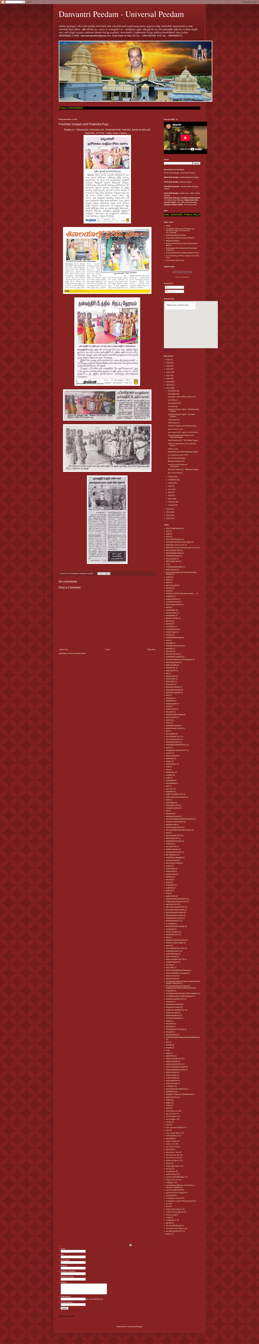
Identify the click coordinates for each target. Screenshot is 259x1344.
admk (168, 582)
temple (168, 1021)
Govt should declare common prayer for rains (182, 253)
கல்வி (168, 1125)
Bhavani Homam (172, 618)
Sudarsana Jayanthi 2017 (175, 1010)
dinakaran (169, 698)
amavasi (169, 588)
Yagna (168, 1105)
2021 (168, 375)
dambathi (169, 643)
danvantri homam (172, 654)
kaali (167, 800)
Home (107, 649)
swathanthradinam (173, 1015)
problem (169, 891)
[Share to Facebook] (106, 573)
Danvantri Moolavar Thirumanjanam (179, 659)
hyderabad (170, 758)
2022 (168, 372)
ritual (168, 937)
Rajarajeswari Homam (174, 918)
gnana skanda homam (174, 728)
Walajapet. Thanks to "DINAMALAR (179, 1094)
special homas (171, 979)
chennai (169, 635)
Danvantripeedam (172, 662)
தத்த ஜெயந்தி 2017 (174, 403)
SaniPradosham (172, 954)
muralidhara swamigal (174, 857)
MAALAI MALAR (172, 838)
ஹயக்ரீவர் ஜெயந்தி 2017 (174, 1231)
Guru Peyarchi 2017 (173, 736)
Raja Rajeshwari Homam (175, 910)
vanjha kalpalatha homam (175, 1070)
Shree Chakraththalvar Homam (177, 970)
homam (168, 753)
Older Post (151, 649)
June (170, 489)
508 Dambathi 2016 (173, 550)
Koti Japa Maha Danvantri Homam (178, 830)
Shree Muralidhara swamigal (176, 973)
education (169, 712)
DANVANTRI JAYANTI (174, 657)
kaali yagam (170, 803)
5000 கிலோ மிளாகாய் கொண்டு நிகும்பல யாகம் (181, 548)
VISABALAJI (170, 1092)
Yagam (168, 1100)
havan (168, 748)
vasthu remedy (171, 1078)
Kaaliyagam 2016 (172, 805)
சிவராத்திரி (169, 1138)
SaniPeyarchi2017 (173, 951)
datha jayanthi (171, 665)
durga (168, 706)
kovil (167, 833)
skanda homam (171, 976)
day (167, 673)
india (168, 767)
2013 (168, 518)
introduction (170, 772)
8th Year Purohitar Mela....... (178, 458)
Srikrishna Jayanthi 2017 (175, 999)
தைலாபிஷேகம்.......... (175, 400)
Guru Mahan (170, 734)
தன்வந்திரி (169, 1149)
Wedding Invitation (173, 241)
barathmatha (170, 616)
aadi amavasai (171, 570)
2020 (168, 379)
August (171, 483)
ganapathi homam (172, 726)
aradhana (169, 596)
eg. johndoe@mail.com (94, 1299)
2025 (168, 363)
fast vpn (177, 277)
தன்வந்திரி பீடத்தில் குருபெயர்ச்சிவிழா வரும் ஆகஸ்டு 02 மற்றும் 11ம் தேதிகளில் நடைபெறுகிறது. (180, 230)
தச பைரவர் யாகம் (171, 1147)
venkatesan (170, 1086)
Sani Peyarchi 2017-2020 (175, 948)
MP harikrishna (171, 855)
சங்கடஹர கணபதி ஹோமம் (175, 1127)
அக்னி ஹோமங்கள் (172, 1111)
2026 (168, 360)
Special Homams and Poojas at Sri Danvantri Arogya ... (180, 436)
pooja (168, 882)
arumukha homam (172, 602)
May (170, 492)
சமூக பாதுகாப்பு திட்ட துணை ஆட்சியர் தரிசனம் (183, 432)
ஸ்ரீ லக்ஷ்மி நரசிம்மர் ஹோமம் (175, 1228)
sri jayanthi (170, 991)
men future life (171, 847)
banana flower (171, 613)
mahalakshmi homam (174, 841)
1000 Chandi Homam (174, 528)
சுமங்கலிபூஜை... (173, 406)
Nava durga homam (173, 863)
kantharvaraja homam (174, 827)
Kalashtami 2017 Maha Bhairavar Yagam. (183, 452)
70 (167, 564)
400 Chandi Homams (174, 539)
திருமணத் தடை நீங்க (173, 1155)
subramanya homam (173, 1004)
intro (167, 770)
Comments (171, 291)
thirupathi (169, 1032)
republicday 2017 (172, 934)
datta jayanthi (171, 671)
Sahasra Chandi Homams (175, 940)
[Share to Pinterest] (109, 573)
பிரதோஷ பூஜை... (173, 449)
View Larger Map (169, 350)
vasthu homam (171, 1075)
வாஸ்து (168, 1217)
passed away (171, 874)
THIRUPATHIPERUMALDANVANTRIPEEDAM (183, 1037)
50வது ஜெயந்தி (171, 559)
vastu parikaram (172, 1081)
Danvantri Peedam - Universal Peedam (121, 13)
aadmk (168, 577)
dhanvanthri (170, 681)
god (167, 731)
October (171, 477)
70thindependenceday (174, 567)
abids (168, 580)
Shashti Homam (172, 962)
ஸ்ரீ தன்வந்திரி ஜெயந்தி (173, 1226)
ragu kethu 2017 (172, 904)
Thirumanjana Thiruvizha (175, 1029)
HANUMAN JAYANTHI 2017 (176, 745)
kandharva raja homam (174, 822)
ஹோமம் (168, 1234)
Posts (169, 287)
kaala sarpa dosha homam (175, 797)
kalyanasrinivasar (172, 816)
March (170, 499)
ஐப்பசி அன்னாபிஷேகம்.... (176, 473)
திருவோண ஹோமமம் (173, 1160)
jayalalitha (169, 792)
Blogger (139, 1327)
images (168, 761)
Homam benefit (171, 756)
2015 (168, 512)
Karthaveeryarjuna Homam (176, 235)
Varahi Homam (171, 1072)
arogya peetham (172, 599)
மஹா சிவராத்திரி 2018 (173, 1190)
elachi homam (171, 717)
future (168, 723)
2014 (168, 515)
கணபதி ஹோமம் (171, 1119)
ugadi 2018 (170, 1056)
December (172, 391)
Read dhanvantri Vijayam (175, 926)
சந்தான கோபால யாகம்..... (176, 429)
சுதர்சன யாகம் (170, 1144)
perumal (169, 880)
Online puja (170, 871)
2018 (168, 385)
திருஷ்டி (168, 1163)
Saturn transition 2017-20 (175, 959)
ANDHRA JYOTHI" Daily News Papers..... (181, 594)
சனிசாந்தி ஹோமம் (172, 1136)
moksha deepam (172, 849)
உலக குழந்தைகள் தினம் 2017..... (179, 455)
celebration (170, 627)
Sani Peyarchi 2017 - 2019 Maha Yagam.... (183, 440)
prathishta (169, 888)
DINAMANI (170, 701)
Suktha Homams (172, 1013)
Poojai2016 (170, 885)
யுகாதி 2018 (170, 1195)
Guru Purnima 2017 (173, 739)
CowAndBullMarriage (174, 637)
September (172, 480)
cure (167, 640)
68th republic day (172, 561)
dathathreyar (170, 668)
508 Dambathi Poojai (173, 553)
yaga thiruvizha (171, 1097)
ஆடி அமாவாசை (171, 1114)
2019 (168, 382)
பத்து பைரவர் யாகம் (172, 1180)
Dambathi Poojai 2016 (174, 646)
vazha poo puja (171, 1083)
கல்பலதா (169, 1122)
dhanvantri (170, 684)
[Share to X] (104, 573)
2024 (168, 366)
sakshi (168, 946)
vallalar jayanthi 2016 (174, 1064)
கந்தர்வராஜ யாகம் (174, 420)
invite (168, 778)
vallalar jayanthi (172, 1061)
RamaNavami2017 (173, 921)
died (167, 695)
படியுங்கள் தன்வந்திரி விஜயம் (175, 1177)
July (170, 486)
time (167, 1042)
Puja (167, 893)
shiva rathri (170, 968)
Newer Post (63, 649)
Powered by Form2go (66, 1316)
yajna (168, 1108)
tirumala (169, 1045)
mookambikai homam (174, 852)
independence (171, 764)
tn (166, 1050)
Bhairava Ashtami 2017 (176, 461)
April (170, 495)
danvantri (169, 651)
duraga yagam (171, 704)
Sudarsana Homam (173, 1007)
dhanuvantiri (170, 679)
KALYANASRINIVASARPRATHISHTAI (179, 819)
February (171, 502)
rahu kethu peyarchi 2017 (175, 907)
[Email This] (98, 573)
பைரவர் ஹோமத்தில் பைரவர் (175, 260)
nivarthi (168, 866)
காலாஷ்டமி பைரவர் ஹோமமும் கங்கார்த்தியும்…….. (178, 465)
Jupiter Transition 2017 (174, 794)
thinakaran (170, 1024)
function (169, 720)
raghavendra (170, 896)
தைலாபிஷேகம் (170, 1171)
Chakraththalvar (172, 629)
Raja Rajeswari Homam (174, 912)
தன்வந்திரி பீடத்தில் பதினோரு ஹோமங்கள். (182, 397)
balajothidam (170, 610)
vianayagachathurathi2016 (176, 1089)
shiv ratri (169, 965)
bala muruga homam (173, 604)
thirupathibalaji (171, 1035)
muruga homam (172, 860)
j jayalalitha (170, 780)
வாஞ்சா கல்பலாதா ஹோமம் (175, 1212)
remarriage (170, 929)
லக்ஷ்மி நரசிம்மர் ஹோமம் (174, 1209)
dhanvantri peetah (172, 687)
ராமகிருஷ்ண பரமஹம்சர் (174, 1198)
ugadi (168, 1053)
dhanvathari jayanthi (173, 690)
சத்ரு (167, 1130)
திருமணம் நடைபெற (172, 1158)
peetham (169, 877)
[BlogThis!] (101, 573)
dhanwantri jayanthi (173, 693)
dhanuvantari (171, 676)
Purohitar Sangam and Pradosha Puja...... (183, 426)
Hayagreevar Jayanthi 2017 (176, 750)
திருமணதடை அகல (172, 1152)
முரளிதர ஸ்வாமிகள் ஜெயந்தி (175, 1192)
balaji (168, 607)
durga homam (171, 709)
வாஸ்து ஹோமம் (171, 1220)
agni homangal (171, 585)
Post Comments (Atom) (77, 653)
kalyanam (169, 813)
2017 (168, 388)
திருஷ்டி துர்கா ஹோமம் (173, 1166)
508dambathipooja (173, 556)
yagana (168, 1103)
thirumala (169, 1026)
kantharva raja (171, 825)
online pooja (170, 869)
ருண (167, 1204)
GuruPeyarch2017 (172, 742)
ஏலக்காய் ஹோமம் (172, 1116)
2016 (168, 509)
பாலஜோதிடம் (170, 1182)
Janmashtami (171, 783)
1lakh (168, 534)
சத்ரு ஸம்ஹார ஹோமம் (173, 1133)
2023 (168, 369)
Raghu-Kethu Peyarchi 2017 (176, 902)
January (171, 505)
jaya (167, 786)
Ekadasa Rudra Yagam (174, 714)
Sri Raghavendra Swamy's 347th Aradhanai (182, 993)
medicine (169, 844)
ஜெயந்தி (168, 1223)
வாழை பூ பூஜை (171, 1215)
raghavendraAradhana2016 (176, 899)
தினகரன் (169, 1169)
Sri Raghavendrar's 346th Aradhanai (179, 996)
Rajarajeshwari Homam (174, 915)
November (172, 394)
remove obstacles (172, 932)
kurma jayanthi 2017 (173, 835)
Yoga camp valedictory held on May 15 (180, 238)
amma (168, 591)
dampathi (169, 649)
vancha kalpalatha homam (175, 1067)
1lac (167, 531)
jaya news (169, 789)
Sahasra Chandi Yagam (174, 943)
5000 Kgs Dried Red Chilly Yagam (178, 542)
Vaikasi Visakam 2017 (174, 1059)
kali (167, 811)
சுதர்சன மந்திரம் (171, 1141)
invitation (169, 775)
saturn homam (171, 956)
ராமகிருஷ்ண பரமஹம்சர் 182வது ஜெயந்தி (180, 1201)
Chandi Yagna (171, 632)
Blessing (169, 621)
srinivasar (169, 1002)
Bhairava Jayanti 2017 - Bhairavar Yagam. (183, 469)
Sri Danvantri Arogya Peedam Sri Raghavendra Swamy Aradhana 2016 (180, 987)
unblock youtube (185, 277)
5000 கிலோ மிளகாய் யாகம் (175, 545)
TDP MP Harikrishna (173, 1018)
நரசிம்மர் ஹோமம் (171, 1174)
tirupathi (169, 1048)
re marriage (170, 924)
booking (169, 624)
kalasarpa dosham (173, 808)
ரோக (167, 1206)
